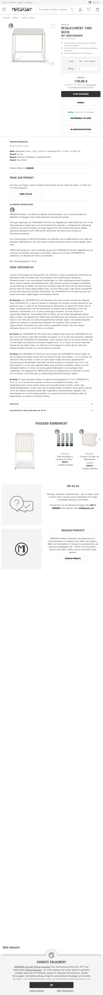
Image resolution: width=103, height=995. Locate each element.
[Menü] (4, 9)
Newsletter (29, 2)
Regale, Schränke (27, 18)
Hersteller (12, 2)
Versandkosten (91, 85)
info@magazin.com (86, 508)
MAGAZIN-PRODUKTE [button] (73, 558)
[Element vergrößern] (52, 63)
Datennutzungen (34, 969)
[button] (53, 26)
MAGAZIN (30, 168)
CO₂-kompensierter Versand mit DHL (81, 87)
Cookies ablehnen (37, 990)
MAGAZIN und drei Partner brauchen (32, 966)
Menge (71, 68)
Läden (5, 2)
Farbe (71, 61)
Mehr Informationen (65, 990)
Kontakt (20, 2)
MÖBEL (15, 18)
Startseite (6, 18)
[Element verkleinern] (48, 63)
